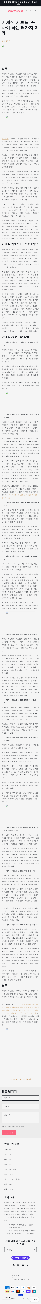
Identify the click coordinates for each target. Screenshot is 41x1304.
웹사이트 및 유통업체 (12, 1179)
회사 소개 (8, 1149)
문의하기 (7, 1154)
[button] (4, 10)
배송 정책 (8, 1159)
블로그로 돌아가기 (22, 1079)
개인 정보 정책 (10, 1169)
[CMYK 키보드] (20, 117)
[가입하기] (34, 1249)
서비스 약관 (8, 1174)
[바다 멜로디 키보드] (20, 47)
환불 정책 (8, 1164)
